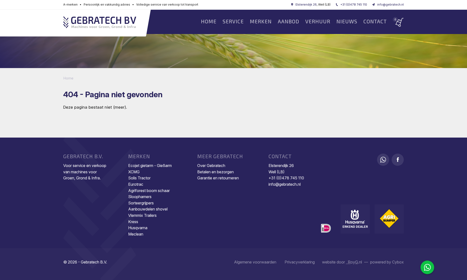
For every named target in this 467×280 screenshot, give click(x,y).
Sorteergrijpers (141, 203)
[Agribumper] (389, 218)
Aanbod (288, 21)
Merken (261, 21)
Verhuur (317, 21)
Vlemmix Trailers (142, 215)
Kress (133, 221)
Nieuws (346, 21)
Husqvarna (137, 227)
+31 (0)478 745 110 (353, 4)
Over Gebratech (211, 165)
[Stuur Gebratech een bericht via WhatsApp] (383, 160)
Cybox (398, 262)
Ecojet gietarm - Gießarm (150, 165)
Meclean (135, 234)
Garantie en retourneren (218, 177)
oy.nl (354, 262)
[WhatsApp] (427, 267)
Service (233, 21)
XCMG (134, 171)
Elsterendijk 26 (306, 4)
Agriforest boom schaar (149, 190)
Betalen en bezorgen (215, 171)
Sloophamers (140, 196)
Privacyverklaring (300, 262)
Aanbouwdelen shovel (148, 209)
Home (208, 21)
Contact (375, 21)
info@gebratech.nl (390, 4)
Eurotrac (135, 184)
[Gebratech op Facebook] (398, 160)
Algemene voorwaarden (255, 262)
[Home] (99, 23)
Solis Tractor (139, 177)
